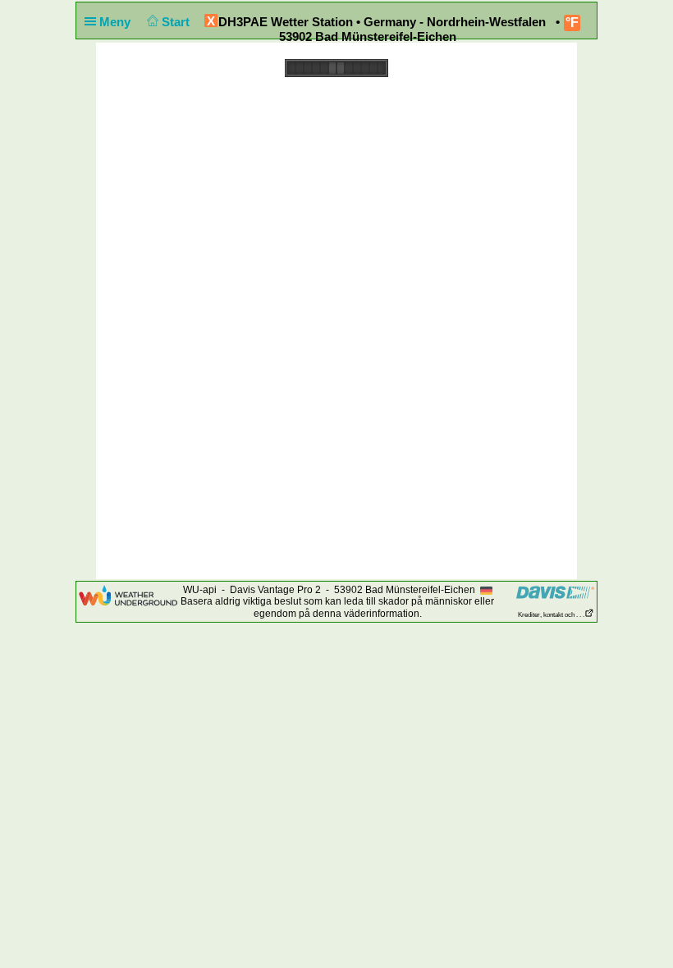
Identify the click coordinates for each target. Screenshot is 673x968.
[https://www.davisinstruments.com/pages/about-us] (555, 592)
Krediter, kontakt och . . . (551, 615)
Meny (116, 22)
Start (177, 22)
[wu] (128, 594)
